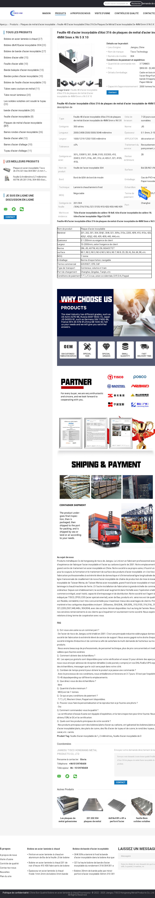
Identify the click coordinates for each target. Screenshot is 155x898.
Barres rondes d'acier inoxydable (21, 132)
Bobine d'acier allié (13, 57)
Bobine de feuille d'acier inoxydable (22, 82)
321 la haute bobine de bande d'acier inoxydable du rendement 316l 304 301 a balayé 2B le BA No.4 (94, 864)
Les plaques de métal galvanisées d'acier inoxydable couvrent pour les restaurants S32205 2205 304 (68, 820)
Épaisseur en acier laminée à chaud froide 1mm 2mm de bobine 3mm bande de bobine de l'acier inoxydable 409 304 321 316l (48, 873)
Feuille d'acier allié (13, 63)
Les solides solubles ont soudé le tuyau (25, 101)
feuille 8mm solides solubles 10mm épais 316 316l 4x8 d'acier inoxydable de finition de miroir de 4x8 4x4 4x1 (141, 820)
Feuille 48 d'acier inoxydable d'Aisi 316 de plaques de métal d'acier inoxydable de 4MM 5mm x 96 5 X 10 (77, 93)
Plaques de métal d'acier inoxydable (38, 24)
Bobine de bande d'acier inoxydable (22, 51)
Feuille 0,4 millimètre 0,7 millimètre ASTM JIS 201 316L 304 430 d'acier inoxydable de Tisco (30, 180)
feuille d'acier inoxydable (17, 116)
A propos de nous (80, 13)
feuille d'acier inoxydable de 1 (84, 736)
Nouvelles (5, 872)
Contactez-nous (8, 868)
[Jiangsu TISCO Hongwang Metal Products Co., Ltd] (16, 13)
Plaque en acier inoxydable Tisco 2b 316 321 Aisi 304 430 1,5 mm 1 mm (29, 171)
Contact (113, 92)
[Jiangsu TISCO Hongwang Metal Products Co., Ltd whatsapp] (15, 209)
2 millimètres (105, 736)
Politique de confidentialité (16, 892)
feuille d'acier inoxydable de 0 (127, 736)
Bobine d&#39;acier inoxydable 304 (22, 45)
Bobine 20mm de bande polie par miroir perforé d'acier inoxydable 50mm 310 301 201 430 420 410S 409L (94, 873)
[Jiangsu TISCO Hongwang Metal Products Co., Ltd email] (7, 209)
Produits (60, 13)
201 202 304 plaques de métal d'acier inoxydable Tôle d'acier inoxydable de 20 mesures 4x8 (92, 820)
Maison (46, 13)
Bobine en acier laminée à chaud (21, 38)
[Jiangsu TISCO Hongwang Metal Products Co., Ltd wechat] (23, 209)
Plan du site (6, 876)
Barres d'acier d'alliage (15, 144)
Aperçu (3, 24)
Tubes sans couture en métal (19, 88)
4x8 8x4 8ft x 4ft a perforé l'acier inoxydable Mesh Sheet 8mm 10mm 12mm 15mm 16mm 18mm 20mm (117, 820)
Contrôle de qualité (127, 13)
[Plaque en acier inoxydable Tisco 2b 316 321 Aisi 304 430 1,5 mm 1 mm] (7, 169)
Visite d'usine (102, 13)
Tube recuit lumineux (15, 94)
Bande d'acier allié (13, 138)
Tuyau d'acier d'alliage (15, 150)
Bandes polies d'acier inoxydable (21, 76)
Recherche (136, 4)
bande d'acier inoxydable (17, 110)
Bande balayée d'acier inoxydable (21, 70)
